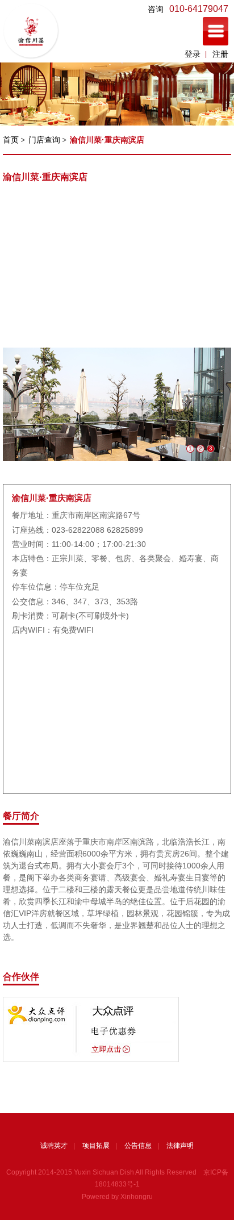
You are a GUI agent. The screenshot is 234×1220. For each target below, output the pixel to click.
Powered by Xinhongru (117, 1197)
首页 (11, 139)
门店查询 (44, 139)
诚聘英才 (54, 1146)
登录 (192, 54)
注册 (220, 54)
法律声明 (180, 1146)
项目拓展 (96, 1146)
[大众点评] (90, 1001)
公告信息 (138, 1146)
